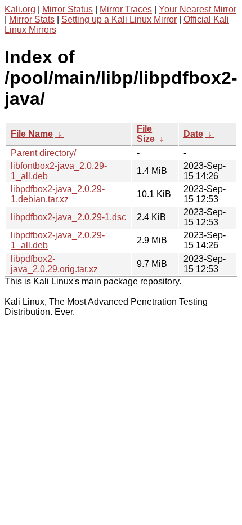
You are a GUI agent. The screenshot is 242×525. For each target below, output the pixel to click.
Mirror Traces (126, 9)
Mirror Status (67, 9)
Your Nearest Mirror (197, 9)
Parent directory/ (43, 153)
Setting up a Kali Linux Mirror (119, 19)
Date (193, 134)
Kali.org (20, 9)
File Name (32, 134)
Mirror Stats (32, 19)
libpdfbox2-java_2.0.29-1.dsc (68, 217)
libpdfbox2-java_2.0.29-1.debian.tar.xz (58, 194)
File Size (146, 134)
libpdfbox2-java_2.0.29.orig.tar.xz (54, 264)
